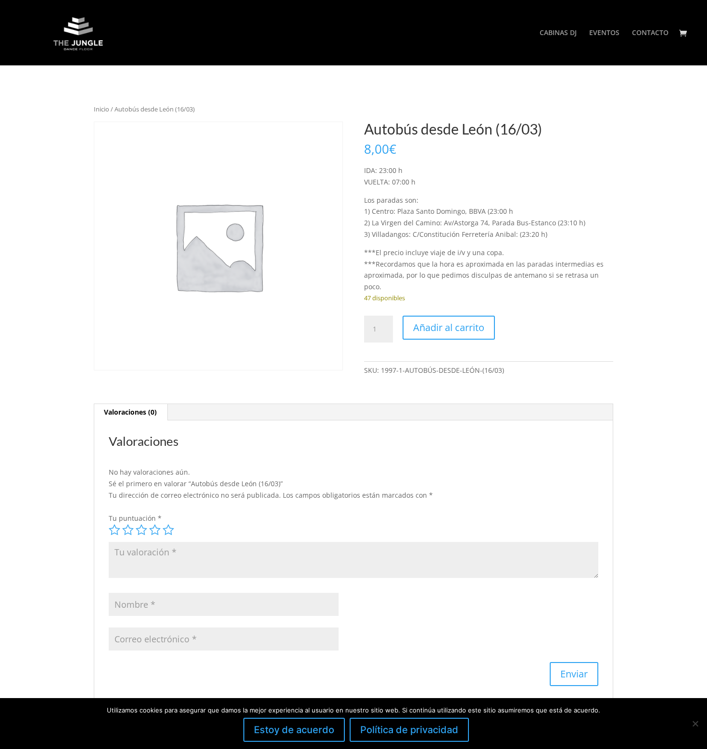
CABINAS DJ (558, 33)
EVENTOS (604, 33)
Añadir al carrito (448, 327)
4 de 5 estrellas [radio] (155, 530)
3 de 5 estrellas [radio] (141, 530)
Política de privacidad (409, 730)
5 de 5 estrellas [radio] (168, 530)
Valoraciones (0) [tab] (130, 412)
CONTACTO (650, 33)
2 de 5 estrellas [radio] (128, 530)
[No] (695, 723)
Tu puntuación (135, 518)
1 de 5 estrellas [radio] (114, 530)
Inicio (101, 109)
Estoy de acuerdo (294, 730)
